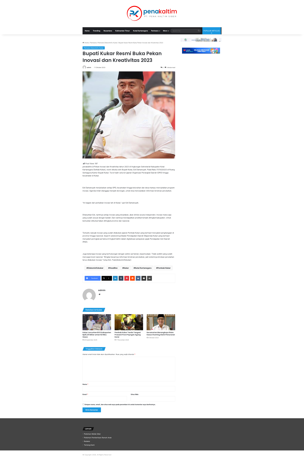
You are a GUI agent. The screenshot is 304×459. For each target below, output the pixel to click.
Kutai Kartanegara (140, 31)
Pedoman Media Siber (92, 434)
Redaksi (87, 441)
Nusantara (108, 31)
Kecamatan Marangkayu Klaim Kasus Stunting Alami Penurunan (161, 333)
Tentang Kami (89, 445)
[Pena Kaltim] (152, 13)
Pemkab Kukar (164, 268)
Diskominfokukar (95, 268)
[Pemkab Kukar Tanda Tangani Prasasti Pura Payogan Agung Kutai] (129, 322)
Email (85, 394)
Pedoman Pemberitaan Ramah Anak (98, 438)
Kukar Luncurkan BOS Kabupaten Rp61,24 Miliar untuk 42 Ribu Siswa (97, 334)
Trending (96, 31)
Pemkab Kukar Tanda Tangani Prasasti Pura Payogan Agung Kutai (128, 334)
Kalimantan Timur (122, 31)
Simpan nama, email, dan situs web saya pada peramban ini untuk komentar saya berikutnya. (120, 404)
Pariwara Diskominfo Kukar (107, 43)
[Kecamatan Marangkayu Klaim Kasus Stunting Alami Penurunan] (161, 322)
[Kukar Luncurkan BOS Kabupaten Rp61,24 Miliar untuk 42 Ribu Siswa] (97, 322)
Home (87, 31)
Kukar (126, 268)
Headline (113, 268)
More (165, 31)
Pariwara (154, 31)
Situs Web (134, 394)
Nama (85, 384)
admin (89, 67)
